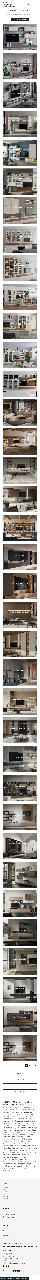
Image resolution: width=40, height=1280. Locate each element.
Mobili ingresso (8, 1192)
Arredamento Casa (16, 14)
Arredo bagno (8, 1199)
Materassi (6, 1235)
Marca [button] (20, 1073)
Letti (4, 1229)
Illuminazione (8, 1201)
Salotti (5, 1190)
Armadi (5, 1196)
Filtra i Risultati (20, 20)
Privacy (3, 1278)
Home (8, 14)
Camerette (7, 1231)
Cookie (9, 1278)
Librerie (5, 1187)
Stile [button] (20, 1085)
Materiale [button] (20, 1079)
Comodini (6, 1233)
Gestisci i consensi (21, 1278)
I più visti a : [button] (20, 1091)
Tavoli (5, 1194)
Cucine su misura (9, 1217)
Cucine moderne (9, 1215)
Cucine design (8, 1212)
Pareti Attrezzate (28, 14)
